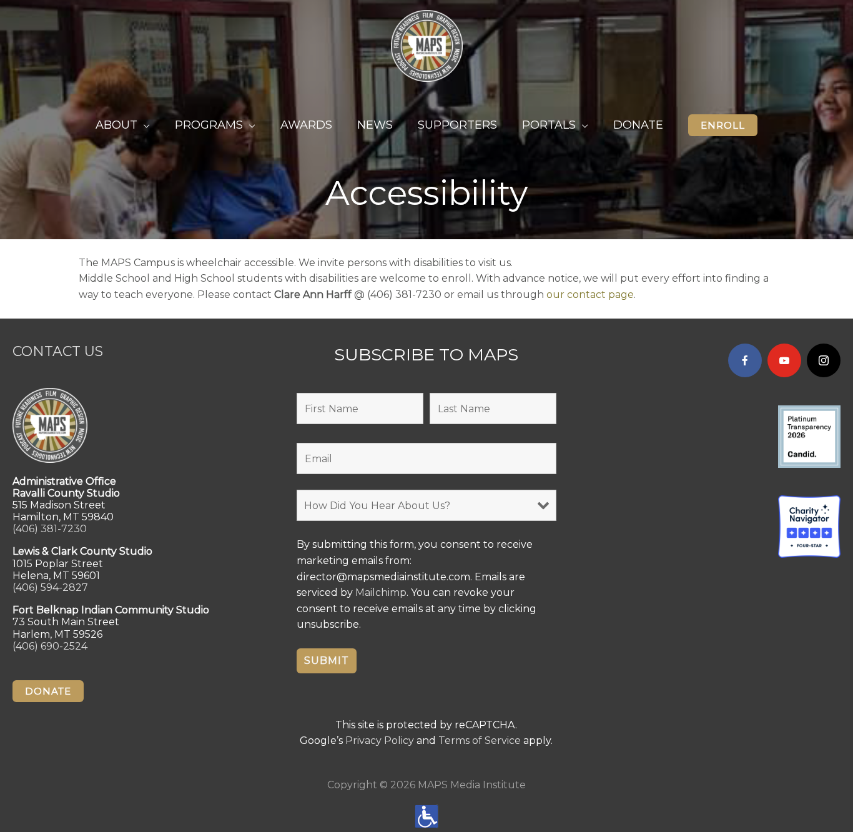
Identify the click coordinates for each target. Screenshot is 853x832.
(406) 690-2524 (49, 646)
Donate (48, 691)
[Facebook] (745, 360)
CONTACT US (57, 351)
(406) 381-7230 (49, 529)
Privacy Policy (379, 740)
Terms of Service (479, 740)
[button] (722, 125)
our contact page (590, 294)
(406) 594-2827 (50, 587)
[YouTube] (784, 360)
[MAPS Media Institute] (427, 45)
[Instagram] (824, 360)
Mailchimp (381, 592)
